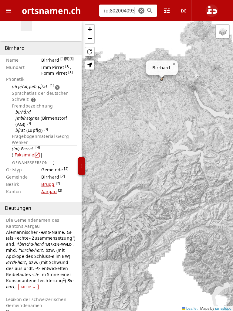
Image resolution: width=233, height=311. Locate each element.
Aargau (49, 191)
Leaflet (191, 308)
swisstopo (223, 308)
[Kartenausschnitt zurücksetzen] (90, 52)
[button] (141, 10)
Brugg (47, 184)
